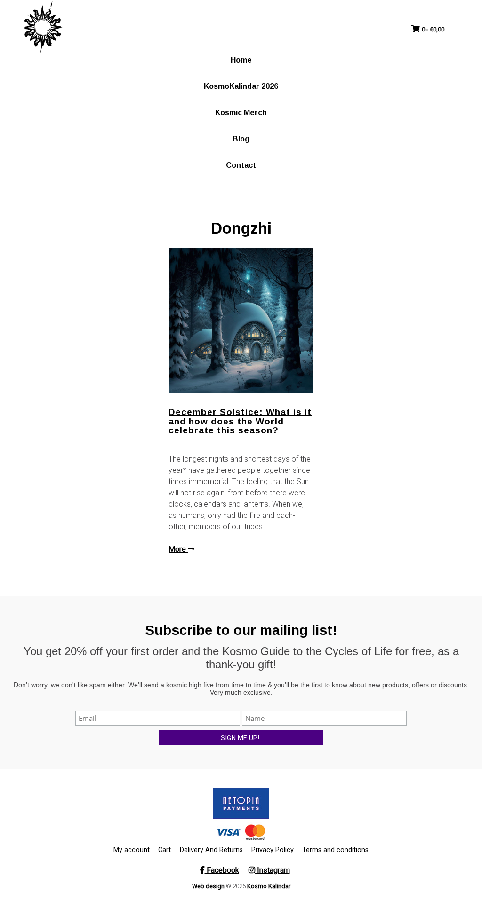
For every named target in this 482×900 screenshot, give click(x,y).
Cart (164, 850)
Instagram (272, 870)
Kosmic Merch (241, 113)
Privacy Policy (272, 850)
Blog (241, 139)
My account (131, 850)
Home (241, 60)
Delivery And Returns (211, 850)
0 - (433, 29)
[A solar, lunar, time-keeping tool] (43, 28)
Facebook (222, 870)
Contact (241, 165)
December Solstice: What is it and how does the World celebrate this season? (240, 421)
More (178, 549)
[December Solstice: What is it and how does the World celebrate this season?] (241, 320)
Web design (208, 886)
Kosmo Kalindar (268, 886)
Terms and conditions (335, 850)
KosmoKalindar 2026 (241, 86)
